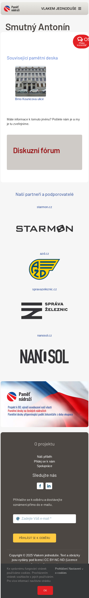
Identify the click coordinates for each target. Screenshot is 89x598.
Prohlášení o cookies (61, 570)
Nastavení (75, 568)
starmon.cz (44, 207)
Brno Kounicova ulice (29, 99)
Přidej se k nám (44, 461)
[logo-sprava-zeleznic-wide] (44, 296)
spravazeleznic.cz (44, 289)
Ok (45, 590)
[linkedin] (49, 486)
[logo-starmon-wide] (44, 214)
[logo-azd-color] (44, 260)
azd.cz (44, 253)
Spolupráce (44, 466)
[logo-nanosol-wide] (44, 342)
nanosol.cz (44, 335)
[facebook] (40, 486)
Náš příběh (44, 456)
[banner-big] (44, 383)
